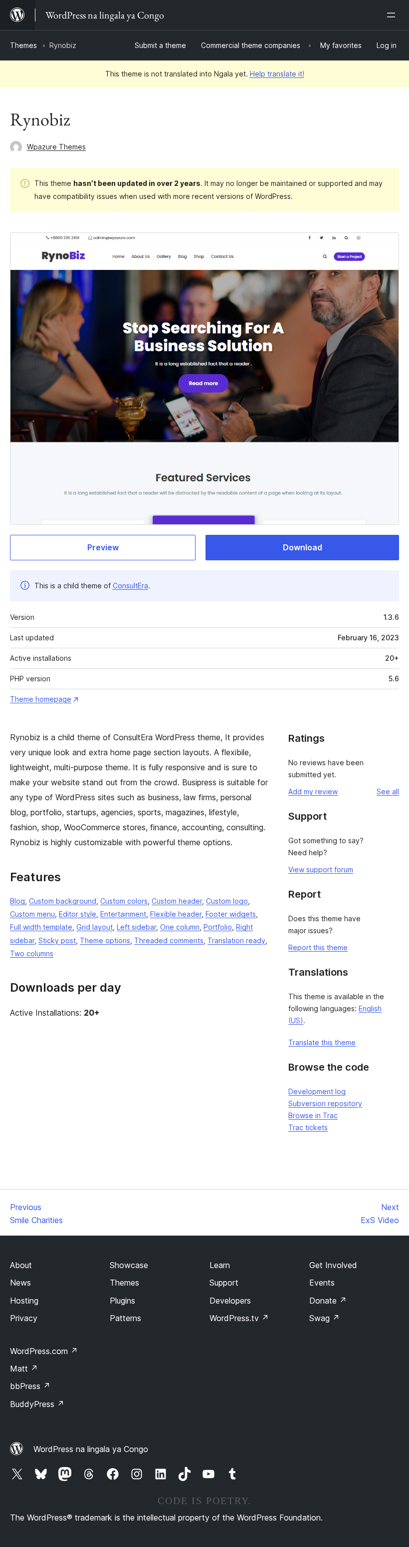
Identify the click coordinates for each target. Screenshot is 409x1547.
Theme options (105, 940)
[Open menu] (393, 15)
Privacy (23, 1318)
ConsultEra (130, 585)
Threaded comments (169, 940)
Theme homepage (40, 699)
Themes (23, 45)
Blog (17, 901)
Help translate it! (277, 73)
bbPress (30, 1386)
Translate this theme (322, 1042)
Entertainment (123, 914)
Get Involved (333, 1265)
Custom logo (227, 901)
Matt (24, 1369)
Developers (230, 1301)
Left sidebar (136, 927)
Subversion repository (325, 1103)
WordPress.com (44, 1351)
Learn (219, 1265)
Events (322, 1283)
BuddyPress (37, 1404)
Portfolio (218, 927)
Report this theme (318, 947)
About (21, 1265)
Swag (324, 1318)
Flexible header (176, 914)
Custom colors (124, 901)
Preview (103, 547)
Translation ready (236, 940)
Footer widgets (230, 914)
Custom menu (32, 914)
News (20, 1283)
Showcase (129, 1265)
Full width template (41, 927)
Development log (317, 1091)
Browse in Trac (313, 1115)
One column (180, 927)
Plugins (122, 1301)
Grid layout (94, 927)
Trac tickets (308, 1127)
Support (223, 1283)
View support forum (320, 869)
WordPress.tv (239, 1318)
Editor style (77, 914)
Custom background (62, 901)
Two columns (31, 953)
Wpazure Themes (56, 146)
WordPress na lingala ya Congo (90, 1449)
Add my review (313, 791)
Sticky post (57, 940)
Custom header (177, 901)
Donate (328, 1301)
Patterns (125, 1318)
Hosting (24, 1301)
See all (388, 791)
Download (302, 547)
